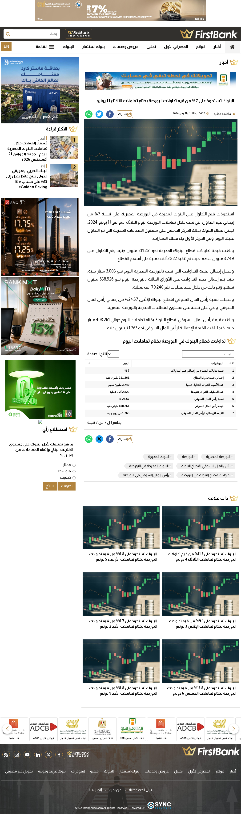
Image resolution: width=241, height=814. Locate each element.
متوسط (64, 471)
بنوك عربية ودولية (52, 771)
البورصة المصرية (218, 457)
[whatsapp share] (88, 114)
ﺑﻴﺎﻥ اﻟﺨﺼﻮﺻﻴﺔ (140, 790)
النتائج (50, 486)
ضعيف (65, 477)
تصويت (66, 486)
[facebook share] (110, 114)
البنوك (68, 47)
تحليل (151, 47)
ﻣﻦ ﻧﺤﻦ (115, 790)
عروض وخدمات (125, 47)
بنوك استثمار (93, 47)
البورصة (187, 457)
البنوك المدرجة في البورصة (149, 466)
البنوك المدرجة (158, 457)
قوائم (200, 47)
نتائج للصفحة (97, 354)
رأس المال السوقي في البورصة (146, 475)
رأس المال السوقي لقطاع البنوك (205, 466)
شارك (122, 114)
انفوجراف (78, 771)
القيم (126, 363)
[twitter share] (99, 114)
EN (6, 46)
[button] (234, 729)
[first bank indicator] (78, 33)
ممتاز (67, 465)
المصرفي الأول (176, 47)
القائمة (42, 47)
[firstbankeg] (208, 33)
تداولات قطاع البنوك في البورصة (205, 475)
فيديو (94, 771)
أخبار (217, 47)
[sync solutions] (159, 806)
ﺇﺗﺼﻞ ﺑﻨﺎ (95, 790)
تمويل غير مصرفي (19, 771)
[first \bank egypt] (211, 750)
